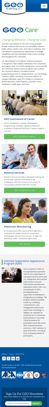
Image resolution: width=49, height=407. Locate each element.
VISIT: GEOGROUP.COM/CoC (24, 136)
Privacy (11, 354)
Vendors (4, 354)
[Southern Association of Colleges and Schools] (36, 377)
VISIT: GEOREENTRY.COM (24, 190)
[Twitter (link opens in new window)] (4, 358)
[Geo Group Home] (14, 7)
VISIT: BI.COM (24, 244)
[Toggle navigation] (44, 6)
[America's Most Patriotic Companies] (43, 377)
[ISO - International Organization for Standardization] (19, 377)
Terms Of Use (19, 354)
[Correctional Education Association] (28, 377)
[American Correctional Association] (9, 377)
